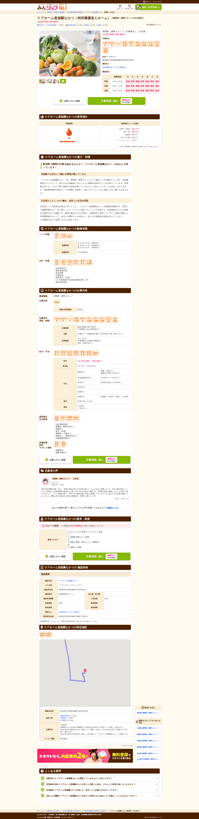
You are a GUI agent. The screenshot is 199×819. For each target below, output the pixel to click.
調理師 (49, 12)
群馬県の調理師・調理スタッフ (147, 740)
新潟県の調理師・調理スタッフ (147, 713)
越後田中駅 (72, 25)
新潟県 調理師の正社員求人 (72, 811)
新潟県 (41, 25)
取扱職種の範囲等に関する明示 (91, 814)
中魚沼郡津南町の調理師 (75, 12)
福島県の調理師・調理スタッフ (147, 734)
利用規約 (51, 814)
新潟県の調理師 (59, 12)
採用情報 (57, 817)
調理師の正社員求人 (53, 811)
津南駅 (86, 25)
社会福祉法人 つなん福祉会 (114, 67)
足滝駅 (98, 25)
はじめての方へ (42, 814)
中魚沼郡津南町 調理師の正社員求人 (95, 811)
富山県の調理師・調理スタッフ (147, 753)
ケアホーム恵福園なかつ (94, 12)
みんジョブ (41, 12)
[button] (85, 671)
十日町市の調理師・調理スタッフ (147, 759)
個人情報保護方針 (61, 814)
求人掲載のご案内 (74, 814)
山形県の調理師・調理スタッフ (147, 728)
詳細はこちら (113, 508)
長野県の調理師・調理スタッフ (147, 747)
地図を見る (112, 56)
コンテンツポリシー (67, 817)
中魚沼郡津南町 (51, 25)
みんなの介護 (41, 817)
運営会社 (50, 817)
